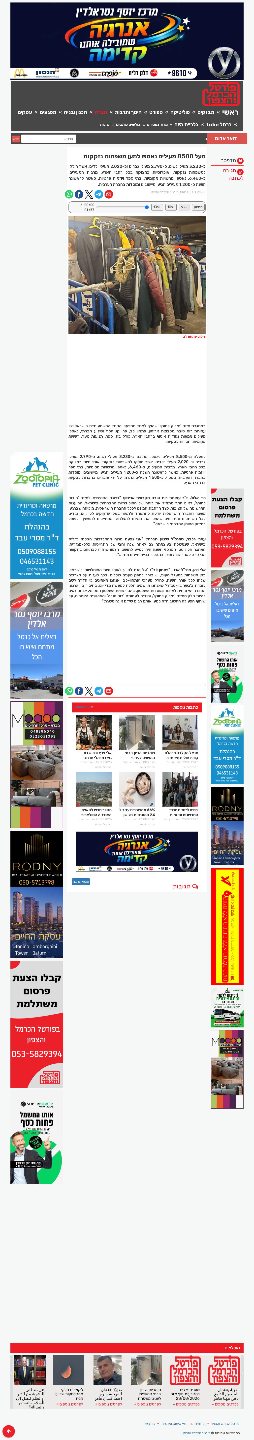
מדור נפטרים (157, 124)
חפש (16, 139)
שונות (104, 124)
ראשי (230, 112)
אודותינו (200, 1424)
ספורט (156, 112)
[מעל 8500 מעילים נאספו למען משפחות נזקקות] (137, 275)
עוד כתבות (83, 706)
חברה (101, 112)
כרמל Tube (218, 124)
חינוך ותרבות (128, 112)
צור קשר (149, 1424)
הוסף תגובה (81, 881)
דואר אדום (226, 138)
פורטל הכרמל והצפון (225, 1424)
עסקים (25, 112)
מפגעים (48, 112)
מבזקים (205, 112)
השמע (198, 207)
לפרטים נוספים (71, 1404)
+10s (157, 207)
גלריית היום (186, 124)
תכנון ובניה (75, 112)
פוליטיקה (180, 112)
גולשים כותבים (128, 124)
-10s (171, 207)
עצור (184, 207)
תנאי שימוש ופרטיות (175, 1424)
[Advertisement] (227, 260)
